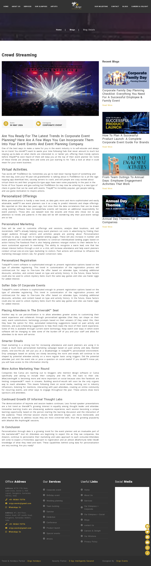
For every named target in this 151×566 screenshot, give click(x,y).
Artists (54, 6)
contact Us (89, 525)
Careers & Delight (139, 6)
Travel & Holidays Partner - (21, 561)
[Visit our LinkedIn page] (147, 526)
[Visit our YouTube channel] (147, 542)
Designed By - (115, 561)
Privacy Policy (90, 542)
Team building (53, 506)
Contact (115, 6)
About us (16, 6)
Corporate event (54, 490)
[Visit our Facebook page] (147, 537)
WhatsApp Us (15, 507)
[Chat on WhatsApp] (147, 547)
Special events (53, 533)
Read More (107, 105)
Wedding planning (55, 501)
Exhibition (51, 517)
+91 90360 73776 (17, 500)
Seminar (50, 512)
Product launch (53, 528)
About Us (88, 495)
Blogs (125, 6)
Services (27, 6)
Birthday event (53, 495)
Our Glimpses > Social (94, 514)
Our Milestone (101, 6)
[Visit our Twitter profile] (147, 531)
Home (6, 6)
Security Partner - (73, 561)
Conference (52, 522)
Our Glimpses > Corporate (91, 507)
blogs (72, 30)
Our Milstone (90, 536)
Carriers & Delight (92, 531)
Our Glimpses (41, 6)
